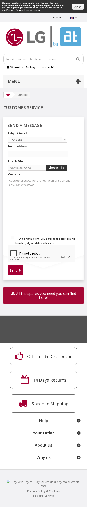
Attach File (15, 161)
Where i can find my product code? (32, 67)
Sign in (56, 17)
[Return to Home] (8, 95)
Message (14, 174)
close (78, 7)
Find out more (31, 10)
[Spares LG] (43, 36)
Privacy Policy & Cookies (43, 491)
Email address (18, 146)
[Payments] (43, 483)
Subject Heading (19, 133)
